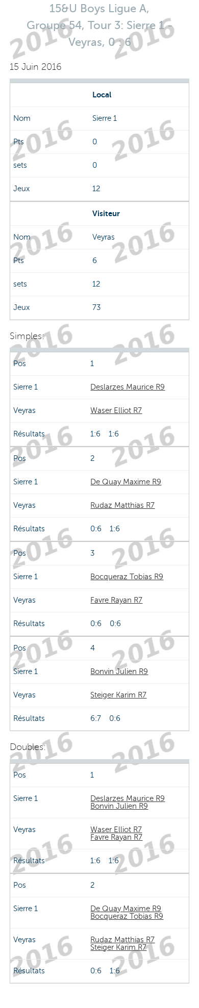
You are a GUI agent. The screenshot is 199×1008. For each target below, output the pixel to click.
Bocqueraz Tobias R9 (126, 577)
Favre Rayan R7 (116, 600)
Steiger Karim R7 (118, 695)
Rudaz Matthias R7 (122, 505)
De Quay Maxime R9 (125, 482)
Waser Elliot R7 (116, 410)
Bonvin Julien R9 (119, 671)
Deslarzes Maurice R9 (127, 387)
